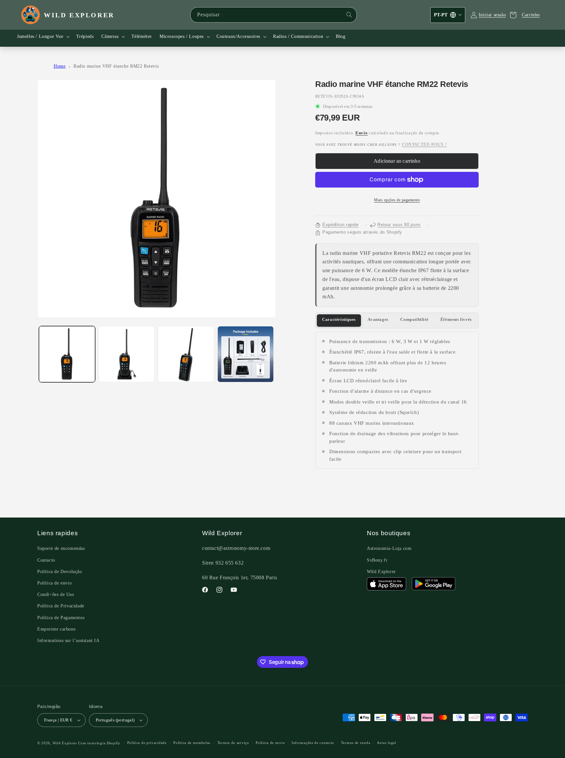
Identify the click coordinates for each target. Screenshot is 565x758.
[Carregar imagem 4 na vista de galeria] (245, 354)
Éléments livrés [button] (456, 319)
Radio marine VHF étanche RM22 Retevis (116, 66)
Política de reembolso (192, 743)
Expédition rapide (340, 224)
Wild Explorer (381, 571)
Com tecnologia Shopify (99, 743)
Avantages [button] (378, 319)
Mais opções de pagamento (397, 200)
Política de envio (54, 583)
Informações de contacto (313, 743)
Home (59, 66)
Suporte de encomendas (61, 548)
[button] (42, 36)
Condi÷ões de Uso (55, 594)
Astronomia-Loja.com (389, 548)
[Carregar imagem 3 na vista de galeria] (186, 354)
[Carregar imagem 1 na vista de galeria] (67, 354)
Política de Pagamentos (60, 617)
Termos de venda (355, 743)
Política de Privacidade (60, 605)
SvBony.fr (377, 560)
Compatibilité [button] (414, 319)
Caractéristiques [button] (339, 319)
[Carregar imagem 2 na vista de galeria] (126, 354)
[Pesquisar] (349, 15)
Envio (361, 133)
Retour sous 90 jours (399, 224)
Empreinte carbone (56, 629)
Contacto (46, 560)
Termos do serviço (233, 743)
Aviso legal (386, 743)
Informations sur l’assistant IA (68, 640)
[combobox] (273, 15)
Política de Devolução (59, 571)
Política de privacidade (147, 743)
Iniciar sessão (492, 14)
